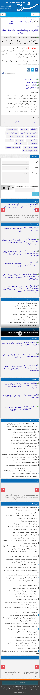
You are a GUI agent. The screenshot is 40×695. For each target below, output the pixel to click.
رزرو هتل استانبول (11, 133)
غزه (4, 122)
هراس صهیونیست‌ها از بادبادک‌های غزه (26, 513)
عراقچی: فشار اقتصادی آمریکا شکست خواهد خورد (23, 637)
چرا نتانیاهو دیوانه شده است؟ (29, 521)
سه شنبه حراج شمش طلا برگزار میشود (26, 596)
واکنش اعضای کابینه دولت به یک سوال (26, 640)
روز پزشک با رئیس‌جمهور (30, 543)
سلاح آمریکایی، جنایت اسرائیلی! (28, 565)
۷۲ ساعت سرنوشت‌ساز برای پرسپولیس (26, 468)
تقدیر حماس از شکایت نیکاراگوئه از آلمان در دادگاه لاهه (21, 104)
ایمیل (36, 167)
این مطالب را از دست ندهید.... (29, 224)
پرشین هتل (19, 140)
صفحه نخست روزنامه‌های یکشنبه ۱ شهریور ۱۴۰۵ (24, 443)
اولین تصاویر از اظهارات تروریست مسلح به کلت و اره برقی (21, 465)
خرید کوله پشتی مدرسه (30, 150)
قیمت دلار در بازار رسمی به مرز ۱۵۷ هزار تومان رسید (22, 320)
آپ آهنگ (34, 129)
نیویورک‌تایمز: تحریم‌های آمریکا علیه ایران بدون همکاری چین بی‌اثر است (20, 582)
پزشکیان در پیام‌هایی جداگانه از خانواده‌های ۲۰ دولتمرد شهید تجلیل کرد (21, 609)
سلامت (36, 658)
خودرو (37, 201)
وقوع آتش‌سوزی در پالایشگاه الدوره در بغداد (25, 588)
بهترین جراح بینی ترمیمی (15, 136)
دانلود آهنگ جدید (31, 136)
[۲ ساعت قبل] (30, 232)
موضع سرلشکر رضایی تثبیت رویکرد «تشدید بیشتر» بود (22, 507)
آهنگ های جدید (32, 140)
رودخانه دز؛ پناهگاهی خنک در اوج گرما (26, 462)
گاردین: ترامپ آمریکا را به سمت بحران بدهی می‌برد (23, 529)
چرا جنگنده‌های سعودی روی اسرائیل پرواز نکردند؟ (23, 615)
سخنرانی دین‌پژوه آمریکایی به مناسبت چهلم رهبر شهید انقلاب (20, 471)
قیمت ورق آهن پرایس (30, 147)
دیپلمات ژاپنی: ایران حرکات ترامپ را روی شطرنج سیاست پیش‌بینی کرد (22, 552)
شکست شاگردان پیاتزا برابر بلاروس (27, 518)
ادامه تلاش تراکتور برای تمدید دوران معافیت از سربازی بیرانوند (20, 540)
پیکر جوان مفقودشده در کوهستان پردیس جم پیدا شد (29, 496)
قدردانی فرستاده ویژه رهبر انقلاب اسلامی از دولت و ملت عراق (20, 546)
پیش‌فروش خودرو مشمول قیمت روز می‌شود (12, 216)
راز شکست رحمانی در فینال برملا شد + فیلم (12, 344)
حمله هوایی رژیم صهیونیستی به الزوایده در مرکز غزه (23, 556)
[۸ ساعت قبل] (30, 290)
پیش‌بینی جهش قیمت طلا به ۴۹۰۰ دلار (26, 309)
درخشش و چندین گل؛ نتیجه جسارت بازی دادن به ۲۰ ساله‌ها (13, 367)
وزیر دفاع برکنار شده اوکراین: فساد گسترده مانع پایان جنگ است (19, 454)
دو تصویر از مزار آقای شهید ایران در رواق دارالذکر (23, 440)
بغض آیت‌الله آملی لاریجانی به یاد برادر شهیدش (24, 535)
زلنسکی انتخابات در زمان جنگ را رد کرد (26, 585)
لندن (35, 122)
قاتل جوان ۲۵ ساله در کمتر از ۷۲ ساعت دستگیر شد (23, 449)
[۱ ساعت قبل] (20, 333)
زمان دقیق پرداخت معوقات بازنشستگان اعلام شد (23, 626)
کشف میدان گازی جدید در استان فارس (26, 599)
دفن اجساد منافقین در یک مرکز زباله (27, 451)
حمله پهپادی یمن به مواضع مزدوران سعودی (25, 538)
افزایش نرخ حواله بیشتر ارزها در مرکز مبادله (25, 306)
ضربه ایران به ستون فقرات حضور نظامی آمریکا (24, 476)
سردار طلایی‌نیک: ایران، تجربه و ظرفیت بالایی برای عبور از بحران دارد (20, 571)
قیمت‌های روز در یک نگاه (31, 300)
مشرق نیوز (23, 5)
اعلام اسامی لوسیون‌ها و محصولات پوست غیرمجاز (12, 673)
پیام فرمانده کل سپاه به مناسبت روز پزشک (25, 524)
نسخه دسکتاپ (20, 682)
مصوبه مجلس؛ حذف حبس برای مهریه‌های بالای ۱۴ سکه (12, 252)
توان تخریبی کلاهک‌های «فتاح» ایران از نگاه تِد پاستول (22, 473)
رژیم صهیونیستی (26, 122)
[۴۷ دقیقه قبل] (30, 387)
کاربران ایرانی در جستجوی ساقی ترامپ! (12, 264)
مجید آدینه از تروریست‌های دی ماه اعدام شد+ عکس (22, 429)
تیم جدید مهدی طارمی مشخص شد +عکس (12, 355)
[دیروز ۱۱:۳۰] (30, 369)
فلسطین (17, 122)
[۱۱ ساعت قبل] (29, 665)
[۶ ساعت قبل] (30, 266)
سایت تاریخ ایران (12, 129)
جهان (34, 14)
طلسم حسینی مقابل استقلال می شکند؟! (26, 612)
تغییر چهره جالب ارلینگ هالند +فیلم (27, 632)
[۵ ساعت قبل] (30, 255)
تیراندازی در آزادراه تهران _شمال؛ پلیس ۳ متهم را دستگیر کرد (12, 241)
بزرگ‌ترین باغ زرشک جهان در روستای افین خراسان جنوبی (21, 457)
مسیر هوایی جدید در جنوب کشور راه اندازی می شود (23, 562)
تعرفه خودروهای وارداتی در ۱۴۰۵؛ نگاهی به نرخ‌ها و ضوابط (30, 217)
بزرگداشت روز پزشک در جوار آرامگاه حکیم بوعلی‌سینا (13, 385)
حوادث (37, 481)
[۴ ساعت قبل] (30, 243)
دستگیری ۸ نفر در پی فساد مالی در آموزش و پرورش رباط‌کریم (12, 276)
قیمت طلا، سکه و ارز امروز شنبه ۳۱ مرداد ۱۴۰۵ (24, 314)
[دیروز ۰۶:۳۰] (11, 665)
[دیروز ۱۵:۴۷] (30, 358)
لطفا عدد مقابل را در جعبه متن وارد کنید (27, 186)
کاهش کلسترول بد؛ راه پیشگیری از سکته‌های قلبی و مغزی (29, 674)
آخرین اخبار (35, 504)
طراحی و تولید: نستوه (20, 692)
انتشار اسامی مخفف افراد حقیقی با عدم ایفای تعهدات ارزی (21, 516)
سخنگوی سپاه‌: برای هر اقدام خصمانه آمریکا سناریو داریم (21, 567)
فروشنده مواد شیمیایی (13, 147)
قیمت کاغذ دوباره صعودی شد (29, 311)
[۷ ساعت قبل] (30, 278)
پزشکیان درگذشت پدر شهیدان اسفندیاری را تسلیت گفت (21, 559)
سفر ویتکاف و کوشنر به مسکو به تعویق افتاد (25, 532)
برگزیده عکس (35, 379)
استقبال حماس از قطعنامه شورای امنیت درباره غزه (23, 112)
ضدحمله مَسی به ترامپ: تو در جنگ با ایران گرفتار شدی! (22, 424)
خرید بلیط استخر (21, 143)
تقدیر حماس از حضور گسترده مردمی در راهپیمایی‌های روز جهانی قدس (21, 108)
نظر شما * (35, 173)
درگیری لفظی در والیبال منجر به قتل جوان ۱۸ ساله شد (22, 435)
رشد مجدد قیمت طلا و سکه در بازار (13, 229)
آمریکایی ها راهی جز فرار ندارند (28, 635)
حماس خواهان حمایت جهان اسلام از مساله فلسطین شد (21, 98)
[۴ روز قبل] (11, 208)
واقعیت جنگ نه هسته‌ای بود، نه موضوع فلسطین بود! (22, 629)
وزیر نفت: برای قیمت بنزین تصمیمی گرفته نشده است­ (22, 575)
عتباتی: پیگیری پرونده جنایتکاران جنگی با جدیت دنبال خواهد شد (19, 618)
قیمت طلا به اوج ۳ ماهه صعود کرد (27, 317)
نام (37, 162)
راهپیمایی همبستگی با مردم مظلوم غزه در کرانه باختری (22, 96)
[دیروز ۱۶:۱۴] (29, 208)
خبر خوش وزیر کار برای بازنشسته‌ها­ (27, 446)
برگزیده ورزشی (34, 339)
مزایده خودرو (33, 143)
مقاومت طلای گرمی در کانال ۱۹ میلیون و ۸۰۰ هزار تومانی (21, 322)
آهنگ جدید (9, 140)
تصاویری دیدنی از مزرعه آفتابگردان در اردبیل (25, 460)
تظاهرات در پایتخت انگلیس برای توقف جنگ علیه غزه (20, 32)
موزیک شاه (24, 129)
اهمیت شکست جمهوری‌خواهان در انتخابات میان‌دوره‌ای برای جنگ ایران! (20, 652)
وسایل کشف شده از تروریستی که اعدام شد (25, 432)
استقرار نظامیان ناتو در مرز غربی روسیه (26, 646)
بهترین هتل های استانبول (29, 133)
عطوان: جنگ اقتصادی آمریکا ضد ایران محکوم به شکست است (20, 591)
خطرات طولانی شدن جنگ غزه (28, 101)
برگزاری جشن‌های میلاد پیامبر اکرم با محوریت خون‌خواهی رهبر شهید (12, 289)
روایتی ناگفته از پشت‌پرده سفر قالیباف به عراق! (24, 437)
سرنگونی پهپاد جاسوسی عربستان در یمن (26, 594)
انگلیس (10, 122)
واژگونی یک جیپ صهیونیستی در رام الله (26, 510)
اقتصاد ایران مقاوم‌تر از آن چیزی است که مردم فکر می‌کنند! (21, 578)
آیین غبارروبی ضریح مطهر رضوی (12, 395)
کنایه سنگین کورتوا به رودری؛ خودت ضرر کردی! (24, 549)
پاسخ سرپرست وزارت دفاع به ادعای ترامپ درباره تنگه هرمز (21, 602)
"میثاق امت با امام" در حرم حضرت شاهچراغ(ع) (13, 408)
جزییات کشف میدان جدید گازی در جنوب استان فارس (22, 643)
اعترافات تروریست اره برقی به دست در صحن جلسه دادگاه (21, 623)
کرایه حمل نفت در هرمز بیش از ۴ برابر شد (25, 621)
